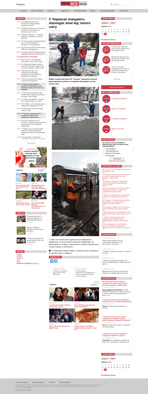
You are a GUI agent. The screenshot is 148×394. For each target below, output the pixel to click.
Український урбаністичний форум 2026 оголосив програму (33, 48)
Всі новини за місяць (108, 39)
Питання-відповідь (111, 43)
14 (111, 32)
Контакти (124, 11)
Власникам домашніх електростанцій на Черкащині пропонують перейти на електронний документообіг (116, 189)
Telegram (68, 253)
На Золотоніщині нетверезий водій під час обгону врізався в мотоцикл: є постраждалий (33, 43)
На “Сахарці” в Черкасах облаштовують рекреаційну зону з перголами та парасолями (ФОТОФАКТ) (116, 201)
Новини (23, 11)
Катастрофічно (111, 149)
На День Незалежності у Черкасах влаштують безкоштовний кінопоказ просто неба (33, 30)
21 (102, 34)
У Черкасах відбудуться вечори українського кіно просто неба (35, 240)
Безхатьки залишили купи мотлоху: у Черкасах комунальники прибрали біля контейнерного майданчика (33, 123)
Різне (92, 11)
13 (108, 32)
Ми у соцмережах (110, 92)
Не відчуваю (110, 155)
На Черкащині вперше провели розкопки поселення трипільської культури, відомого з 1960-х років (32, 66)
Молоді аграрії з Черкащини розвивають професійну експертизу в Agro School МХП (33, 139)
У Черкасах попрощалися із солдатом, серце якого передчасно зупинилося (31, 115)
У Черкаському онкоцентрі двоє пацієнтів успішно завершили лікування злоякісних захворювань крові (33, 131)
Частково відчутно (112, 151)
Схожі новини (108, 234)
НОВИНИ (20, 18)
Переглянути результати (116, 161)
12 (105, 32)
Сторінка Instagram (119, 119)
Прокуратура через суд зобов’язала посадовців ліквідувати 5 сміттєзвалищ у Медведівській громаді (31, 73)
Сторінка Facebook (119, 99)
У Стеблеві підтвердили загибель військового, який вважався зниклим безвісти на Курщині (32, 86)
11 (102, 32)
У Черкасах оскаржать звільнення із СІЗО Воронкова (60, 272)
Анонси (51, 11)
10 (129, 29)
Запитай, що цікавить (116, 87)
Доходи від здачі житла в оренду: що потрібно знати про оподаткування (120, 58)
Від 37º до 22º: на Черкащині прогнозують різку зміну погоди (32, 60)
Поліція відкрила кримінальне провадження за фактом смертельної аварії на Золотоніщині (85, 273)
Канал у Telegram (118, 109)
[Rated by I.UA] (109, 384)
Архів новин (108, 18)
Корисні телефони (22, 382)
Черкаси (21, 4)
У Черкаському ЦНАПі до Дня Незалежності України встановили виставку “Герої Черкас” (33, 94)
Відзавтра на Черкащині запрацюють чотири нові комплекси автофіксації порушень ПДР (115, 183)
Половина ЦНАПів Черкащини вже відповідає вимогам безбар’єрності (33, 53)
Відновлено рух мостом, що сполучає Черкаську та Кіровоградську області (115, 272)
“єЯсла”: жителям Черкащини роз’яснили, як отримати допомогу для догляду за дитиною (120, 69)
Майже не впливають (113, 153)
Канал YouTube (117, 129)
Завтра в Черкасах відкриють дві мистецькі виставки (35, 229)
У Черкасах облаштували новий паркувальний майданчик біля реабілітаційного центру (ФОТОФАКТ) (115, 218)
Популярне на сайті (111, 166)
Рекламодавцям (107, 11)
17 (120, 32)
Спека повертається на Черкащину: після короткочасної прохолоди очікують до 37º (116, 213)
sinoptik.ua (35, 263)
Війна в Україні (37, 11)
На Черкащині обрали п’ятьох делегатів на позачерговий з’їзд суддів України (116, 208)
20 (129, 32)
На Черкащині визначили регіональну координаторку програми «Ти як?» (30, 23)
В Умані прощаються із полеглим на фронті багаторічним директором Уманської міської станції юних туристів (116, 225)
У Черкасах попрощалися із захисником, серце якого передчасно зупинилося (116, 196)
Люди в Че (65, 11)
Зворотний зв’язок (38, 382)
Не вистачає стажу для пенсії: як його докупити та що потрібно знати (120, 48)
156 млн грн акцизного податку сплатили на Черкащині (32, 80)
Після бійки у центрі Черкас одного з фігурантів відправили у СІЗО (33, 105)
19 (126, 32)
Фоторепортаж (80, 11)
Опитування (108, 139)
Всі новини (31, 143)
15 (114, 32)
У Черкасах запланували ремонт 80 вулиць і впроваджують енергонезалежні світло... (116, 262)
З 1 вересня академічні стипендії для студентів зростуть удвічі (32, 100)
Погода (20, 251)
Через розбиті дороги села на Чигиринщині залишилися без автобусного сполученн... (112, 242)
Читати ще (116, 79)
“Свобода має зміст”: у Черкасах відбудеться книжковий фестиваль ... (35, 218)
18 (123, 32)
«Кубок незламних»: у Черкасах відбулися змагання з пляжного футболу (32, 36)
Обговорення (108, 278)
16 (117, 32)
